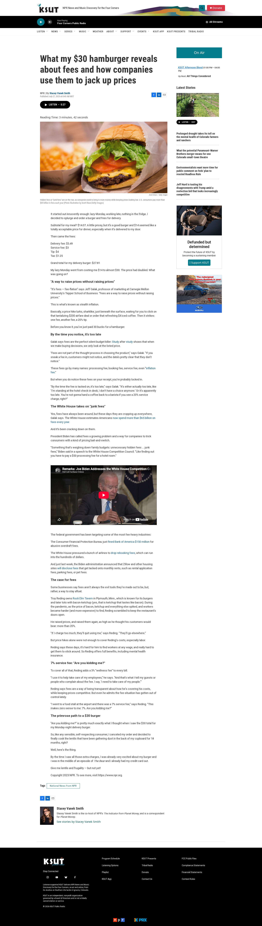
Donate (217, 8)
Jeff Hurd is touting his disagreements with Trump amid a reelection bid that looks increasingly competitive (197, 189)
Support (126, 31)
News (54, 31)
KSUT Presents (176, 31)
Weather (98, 31)
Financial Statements (192, 872)
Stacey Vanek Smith (60, 93)
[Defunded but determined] (199, 221)
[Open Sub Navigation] (47, 31)
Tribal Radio (196, 31)
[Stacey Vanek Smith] (47, 816)
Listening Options (110, 865)
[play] (40, 22)
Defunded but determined (199, 244)
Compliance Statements (193, 865)
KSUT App (158, 31)
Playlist (105, 872)
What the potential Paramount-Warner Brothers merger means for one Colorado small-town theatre (197, 154)
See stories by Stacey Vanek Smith (79, 821)
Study (115, 341)
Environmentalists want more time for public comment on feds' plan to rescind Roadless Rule (197, 171)
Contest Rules (188, 879)
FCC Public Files (189, 859)
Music (82, 31)
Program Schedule (111, 859)
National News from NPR (63, 786)
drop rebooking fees (123, 553)
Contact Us (147, 879)
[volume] (49, 22)
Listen (41, 31)
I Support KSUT (199, 262)
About (110, 31)
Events (142, 31)
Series (68, 31)
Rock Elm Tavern (83, 598)
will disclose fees (68, 568)
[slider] (54, 21)
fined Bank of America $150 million (128, 541)
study (129, 341)
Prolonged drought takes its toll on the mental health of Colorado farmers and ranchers (197, 137)
